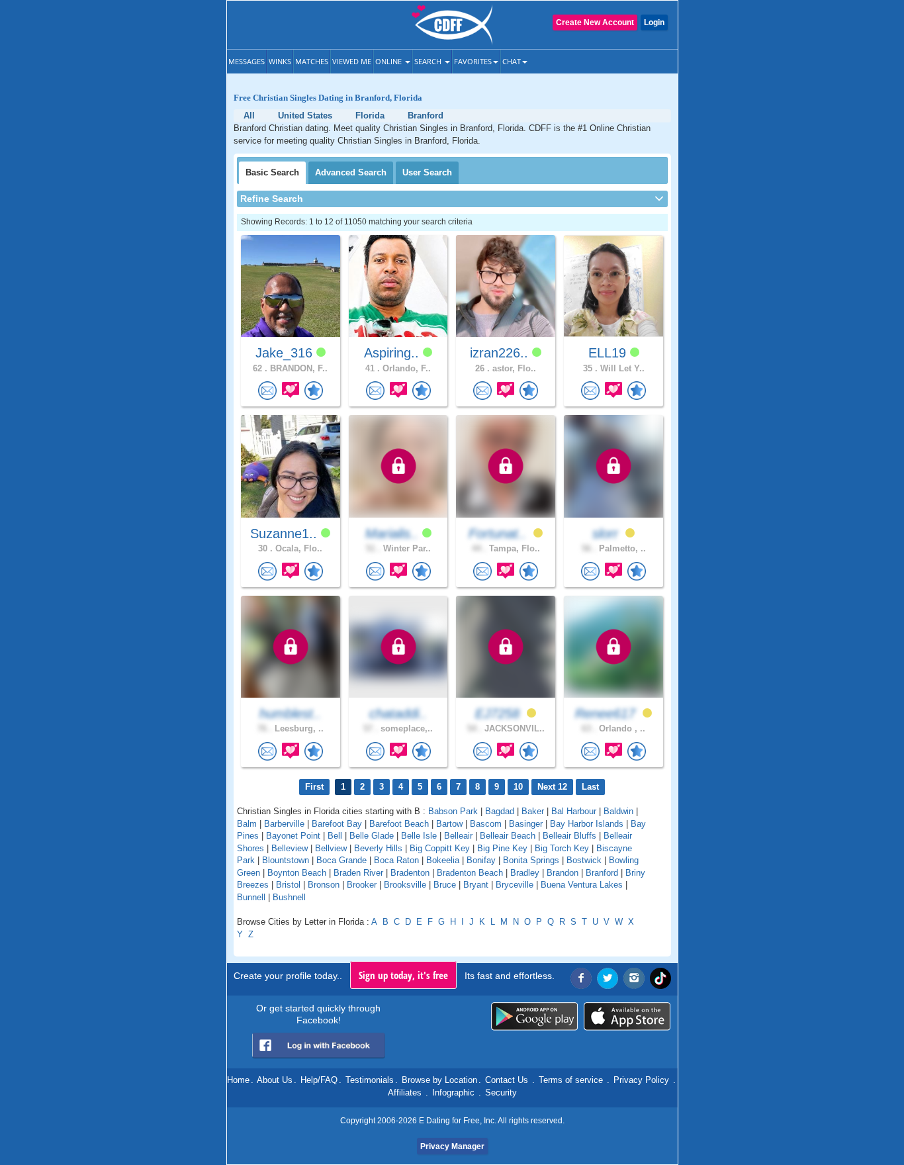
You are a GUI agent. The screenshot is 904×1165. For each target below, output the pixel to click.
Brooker (362, 885)
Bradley (524, 873)
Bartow (449, 824)
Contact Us (506, 1080)
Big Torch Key (562, 848)
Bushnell (289, 897)
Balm (247, 824)
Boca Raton (396, 860)
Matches (311, 61)
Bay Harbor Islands (586, 824)
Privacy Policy (641, 1080)
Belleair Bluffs (569, 836)
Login (654, 22)
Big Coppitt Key (440, 848)
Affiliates (405, 1092)
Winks (280, 61)
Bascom (486, 824)
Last (590, 787)
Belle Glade (371, 836)
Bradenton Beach (470, 873)
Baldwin (618, 811)
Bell (335, 836)
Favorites (473, 61)
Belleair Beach (507, 836)
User (427, 172)
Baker (532, 811)
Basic (272, 172)
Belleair (458, 836)
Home (238, 1080)
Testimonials (369, 1080)
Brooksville (405, 885)
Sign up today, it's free (403, 975)
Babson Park (453, 811)
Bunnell (251, 897)
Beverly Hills (378, 848)
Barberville (284, 824)
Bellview (331, 848)
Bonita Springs (531, 860)
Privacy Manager (452, 1146)
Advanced (350, 172)
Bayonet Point (293, 836)
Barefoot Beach (399, 824)
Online (389, 61)
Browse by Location (439, 1080)
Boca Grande (341, 860)
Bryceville (514, 885)
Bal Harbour (573, 811)
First (314, 787)
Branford (602, 873)
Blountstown (285, 860)
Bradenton (409, 873)
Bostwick (584, 860)
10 (518, 787)
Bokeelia (442, 860)
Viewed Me (351, 61)
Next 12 (552, 787)
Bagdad (499, 811)
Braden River (358, 873)
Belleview (289, 848)
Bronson (323, 885)
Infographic (453, 1092)
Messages (246, 61)
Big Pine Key (502, 848)
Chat (511, 61)
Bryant (475, 885)
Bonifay (481, 860)
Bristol (288, 885)
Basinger (526, 824)
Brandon (562, 873)
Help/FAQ (319, 1080)
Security (501, 1092)
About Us (275, 1080)
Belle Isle (419, 836)
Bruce (444, 885)
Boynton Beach (296, 873)
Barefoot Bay (337, 824)
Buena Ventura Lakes (582, 885)
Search (428, 61)
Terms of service (571, 1080)
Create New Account (595, 22)
